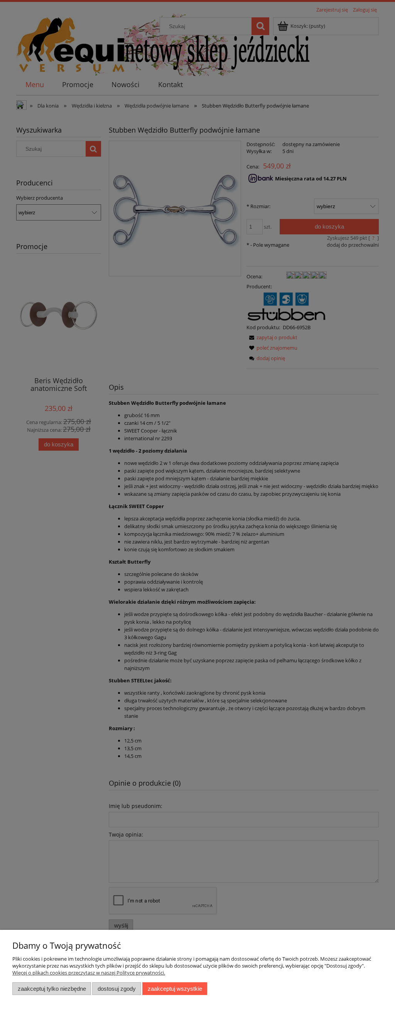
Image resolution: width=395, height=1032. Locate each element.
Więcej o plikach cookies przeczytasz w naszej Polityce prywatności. (88, 972)
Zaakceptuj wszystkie (175, 988)
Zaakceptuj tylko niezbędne (52, 988)
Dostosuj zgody (117, 988)
